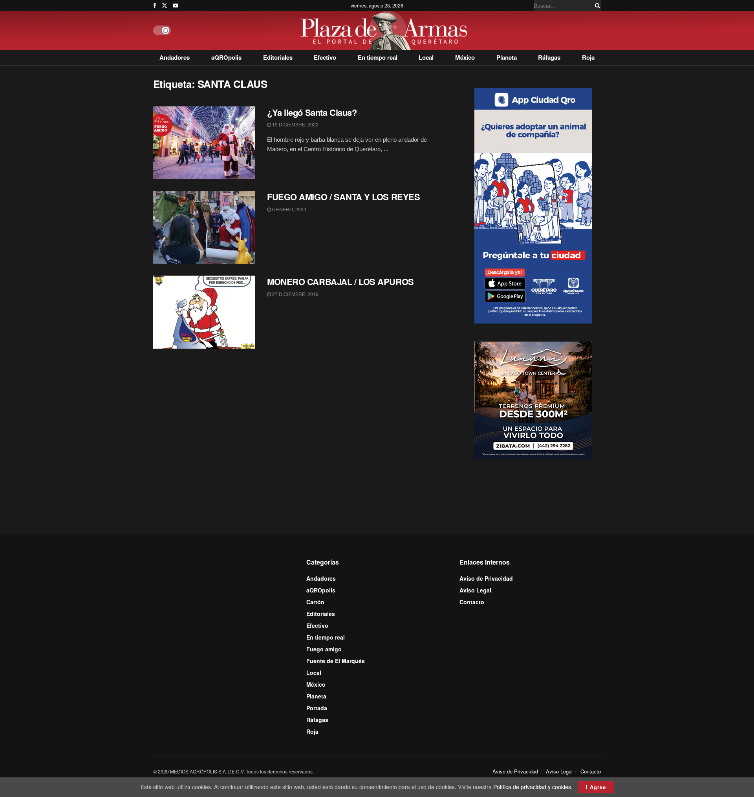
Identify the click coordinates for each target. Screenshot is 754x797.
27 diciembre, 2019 (294, 294)
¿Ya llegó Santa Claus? (312, 112)
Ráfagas (549, 57)
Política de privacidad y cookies (532, 787)
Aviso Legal (475, 590)
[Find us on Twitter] (164, 5)
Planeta (506, 57)
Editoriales (278, 57)
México (465, 57)
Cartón (315, 602)
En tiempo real (377, 57)
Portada (316, 708)
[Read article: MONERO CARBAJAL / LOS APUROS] (204, 312)
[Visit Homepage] (385, 30)
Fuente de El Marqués (335, 661)
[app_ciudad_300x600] (533, 204)
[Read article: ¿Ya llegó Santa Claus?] (204, 142)
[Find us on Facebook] (154, 5)
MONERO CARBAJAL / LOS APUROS (340, 281)
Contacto (471, 602)
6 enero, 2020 (288, 209)
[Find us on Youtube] (175, 5)
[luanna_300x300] (533, 400)
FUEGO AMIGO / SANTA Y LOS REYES (343, 196)
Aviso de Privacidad (486, 578)
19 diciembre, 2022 (294, 124)
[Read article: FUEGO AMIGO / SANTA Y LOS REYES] (204, 227)
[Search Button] (596, 5)
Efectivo (325, 57)
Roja (588, 57)
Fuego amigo (324, 649)
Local (426, 57)
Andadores (174, 57)
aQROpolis (226, 57)
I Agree (596, 787)
